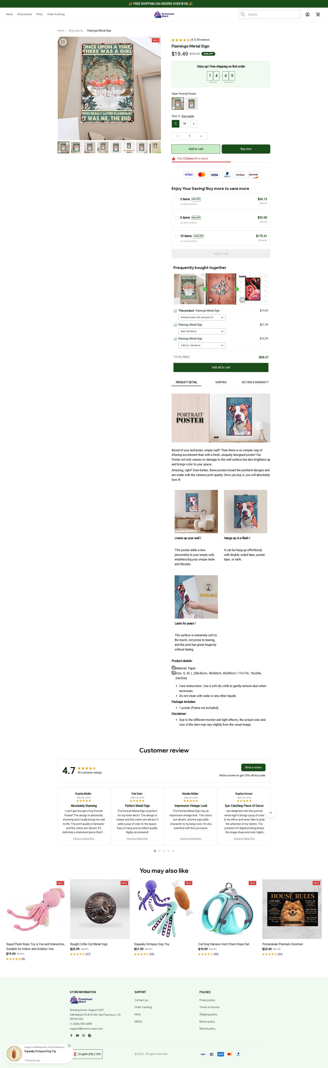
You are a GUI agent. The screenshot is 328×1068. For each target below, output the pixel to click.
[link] (14, 1054)
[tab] (155, 851)
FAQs (138, 1014)
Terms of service (209, 1007)
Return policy (207, 1021)
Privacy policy (207, 1000)
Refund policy (207, 1028)
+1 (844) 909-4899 (81, 1023)
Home (61, 30)
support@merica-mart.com (86, 1028)
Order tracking (143, 1007)
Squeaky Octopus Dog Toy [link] (40, 1051)
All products (76, 30)
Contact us (141, 1000)
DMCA (138, 1021)
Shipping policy (208, 1014)
